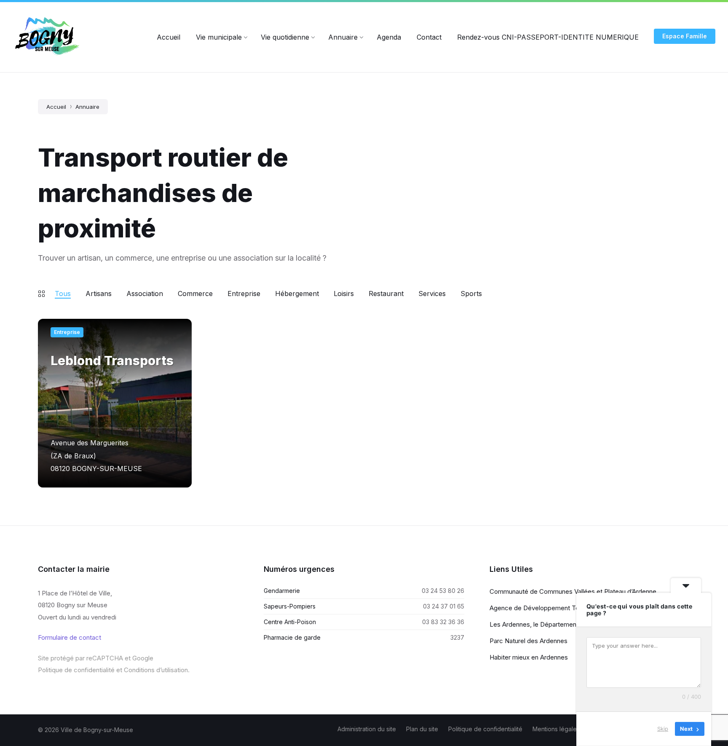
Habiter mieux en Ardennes (529, 657)
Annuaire (87, 106)
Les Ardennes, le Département (534, 624)
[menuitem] (168, 37)
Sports (471, 293)
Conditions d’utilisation (156, 670)
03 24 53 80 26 (443, 590)
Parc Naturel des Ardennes (528, 641)
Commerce (195, 293)
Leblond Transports (112, 360)
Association (144, 293)
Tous (63, 293)
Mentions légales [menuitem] (556, 729)
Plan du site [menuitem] (422, 729)
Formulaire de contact (69, 637)
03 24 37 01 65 (443, 606)
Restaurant (386, 293)
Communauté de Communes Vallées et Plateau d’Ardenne (573, 591)
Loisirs (344, 293)
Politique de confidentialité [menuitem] (485, 729)
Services (432, 293)
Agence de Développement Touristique (547, 608)
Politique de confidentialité (76, 670)
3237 (457, 637)
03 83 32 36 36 (443, 621)
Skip (662, 728)
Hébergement (297, 293)
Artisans (99, 293)
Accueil (56, 106)
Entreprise (244, 293)
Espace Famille (684, 36)
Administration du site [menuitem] (366, 729)
